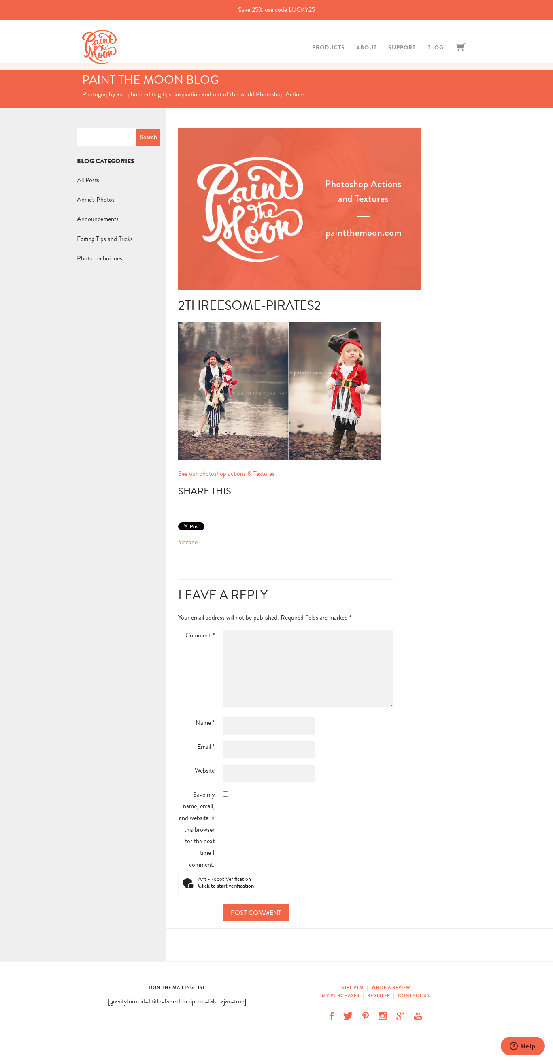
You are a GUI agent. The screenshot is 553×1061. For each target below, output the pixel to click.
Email (206, 746)
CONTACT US (414, 995)
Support (402, 47)
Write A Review (391, 987)
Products (328, 47)
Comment (200, 635)
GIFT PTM (353, 987)
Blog (435, 47)
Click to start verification (226, 885)
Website (205, 770)
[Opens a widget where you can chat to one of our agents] (522, 1047)
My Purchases (341, 995)
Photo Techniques (99, 258)
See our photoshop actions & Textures (226, 473)
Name (205, 722)
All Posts (88, 180)
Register (378, 995)
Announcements (98, 219)
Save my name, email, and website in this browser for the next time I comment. (197, 829)
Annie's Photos (96, 199)
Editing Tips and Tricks (105, 238)
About (366, 47)
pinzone (188, 542)
